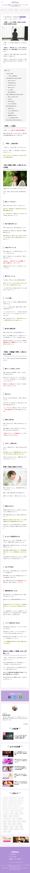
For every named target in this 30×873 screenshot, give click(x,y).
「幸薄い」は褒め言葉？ (11, 75)
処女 (17, 813)
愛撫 (14, 823)
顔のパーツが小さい (11, 80)
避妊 (9, 831)
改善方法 (19, 823)
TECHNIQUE (5, 756)
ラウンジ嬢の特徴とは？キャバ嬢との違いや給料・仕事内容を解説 (20, 753)
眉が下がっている (10, 87)
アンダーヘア (13, 797)
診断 (5, 831)
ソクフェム (4, 10)
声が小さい (9, 99)
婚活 (9, 821)
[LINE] (20, 697)
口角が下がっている (11, 85)
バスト (12, 810)
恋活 (9, 823)
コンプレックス (12, 803)
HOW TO (16, 10)
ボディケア (6, 813)
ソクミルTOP (12, 854)
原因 (6, 19)
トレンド (15, 808)
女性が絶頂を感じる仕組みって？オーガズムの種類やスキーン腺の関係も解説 (20, 768)
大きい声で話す (10, 112)
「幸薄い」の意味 (9, 73)
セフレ (5, 805)
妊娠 (5, 821)
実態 (19, 821)
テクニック (17, 805)
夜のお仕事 (16, 816)
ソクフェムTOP (12, 856)
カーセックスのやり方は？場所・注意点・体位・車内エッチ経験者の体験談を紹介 (20, 737)
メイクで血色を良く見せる (12, 117)
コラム (5, 803)
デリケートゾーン (7, 808)
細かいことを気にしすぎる (12, 96)
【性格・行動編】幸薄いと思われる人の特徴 (14, 94)
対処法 (15, 19)
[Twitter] (15, 697)
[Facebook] (9, 697)
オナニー (5, 800)
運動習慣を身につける (11, 115)
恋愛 (5, 823)
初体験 (5, 816)
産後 (21, 826)
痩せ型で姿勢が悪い (11, 92)
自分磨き (16, 829)
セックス (20, 803)
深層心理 (5, 826)
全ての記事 (11, 10)
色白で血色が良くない (11, 82)
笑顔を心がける (10, 108)
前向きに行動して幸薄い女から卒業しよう (13, 119)
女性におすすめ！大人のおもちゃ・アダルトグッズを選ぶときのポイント (20, 761)
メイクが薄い (9, 89)
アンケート (6, 797)
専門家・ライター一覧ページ (15, 859)
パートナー (6, 810)
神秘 (11, 829)
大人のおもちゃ (7, 818)
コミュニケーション (19, 800)
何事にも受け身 (10, 101)
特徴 (20, 19)
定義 (10, 19)
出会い (22, 813)
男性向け (5, 829)
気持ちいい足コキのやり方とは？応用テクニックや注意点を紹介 (20, 775)
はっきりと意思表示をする (12, 110)
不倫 (12, 813)
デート (11, 805)
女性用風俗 (20, 818)
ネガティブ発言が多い (11, 103)
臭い (22, 829)
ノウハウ (22, 808)
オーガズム (21, 797)
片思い (11, 826)
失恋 (14, 818)
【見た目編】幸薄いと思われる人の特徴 (13, 78)
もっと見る (25, 723)
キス (11, 800)
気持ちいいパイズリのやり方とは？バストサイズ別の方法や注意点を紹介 (20, 783)
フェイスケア (19, 810)
